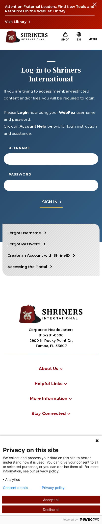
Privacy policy (53, 488)
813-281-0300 (51, 335)
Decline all (51, 509)
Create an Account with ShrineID (38, 255)
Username (19, 148)
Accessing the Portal (27, 266)
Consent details (15, 488)
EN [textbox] (79, 39)
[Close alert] (95, 7)
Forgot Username (24, 233)
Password (20, 174)
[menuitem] (51, 368)
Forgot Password (23, 244)
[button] (79, 39)
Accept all (51, 500)
